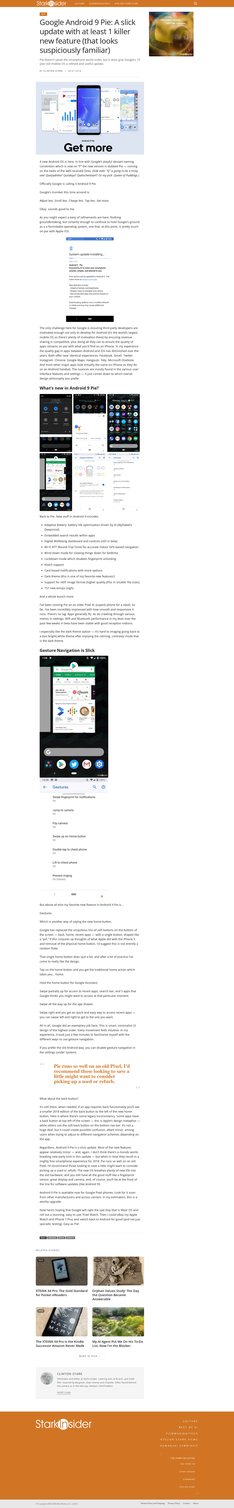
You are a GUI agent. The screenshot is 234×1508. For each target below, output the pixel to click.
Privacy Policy (174, 1503)
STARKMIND (189, 1479)
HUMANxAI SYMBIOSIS (179, 1445)
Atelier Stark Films (126, 3)
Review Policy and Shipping (153, 1503)
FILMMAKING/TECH (182, 1433)
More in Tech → (90, 1356)
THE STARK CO (187, 1464)
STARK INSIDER (187, 1472)
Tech (43, 14)
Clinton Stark (53, 70)
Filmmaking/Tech (99, 3)
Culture (79, 3)
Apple (61, 1238)
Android (52, 1238)
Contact (186, 1503)
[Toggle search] (195, 3)
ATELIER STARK (187, 1487)
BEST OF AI (188, 1427)
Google (70, 1238)
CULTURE (190, 1421)
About (195, 1503)
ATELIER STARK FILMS (179, 1439)
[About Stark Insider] (171, 34)
